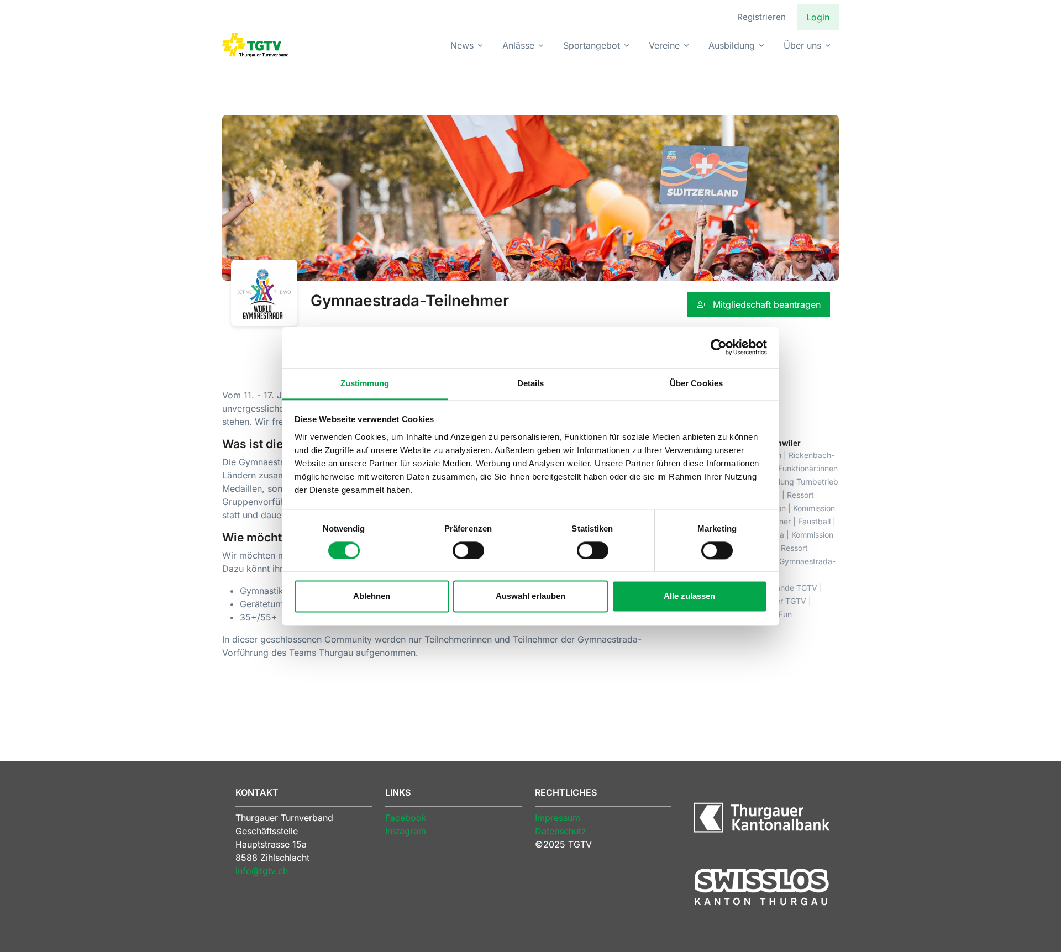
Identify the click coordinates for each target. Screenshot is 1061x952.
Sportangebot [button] (591, 45)
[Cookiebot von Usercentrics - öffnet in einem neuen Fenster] (718, 347)
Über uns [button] (802, 45)
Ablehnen (371, 596)
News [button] (462, 45)
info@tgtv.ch (261, 870)
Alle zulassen (689, 596)
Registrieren (761, 17)
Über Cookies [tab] (696, 383)
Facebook (406, 817)
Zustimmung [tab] (365, 383)
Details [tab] (530, 383)
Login (817, 17)
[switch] (468, 550)
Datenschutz (560, 831)
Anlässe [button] (518, 45)
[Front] (255, 45)
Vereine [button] (664, 45)
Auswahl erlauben (530, 596)
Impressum (557, 817)
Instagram (405, 831)
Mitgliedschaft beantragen (765, 304)
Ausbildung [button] (731, 45)
